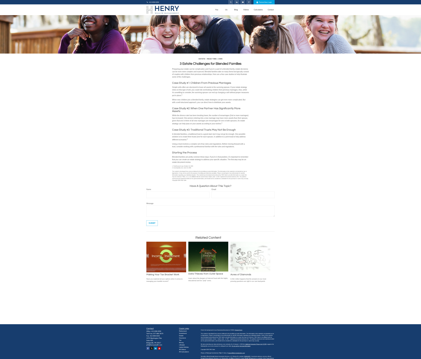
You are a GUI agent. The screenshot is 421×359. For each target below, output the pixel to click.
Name (148, 189)
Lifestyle (182, 345)
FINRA (246, 356)
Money (181, 342)
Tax (180, 340)
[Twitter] (230, 2)
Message (149, 203)
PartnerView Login (265, 2)
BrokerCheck (238, 330)
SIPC (249, 356)
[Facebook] (248, 2)
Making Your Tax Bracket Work (162, 274)
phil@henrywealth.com (154, 345)
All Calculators (184, 352)
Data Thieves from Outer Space (205, 274)
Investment (183, 333)
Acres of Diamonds (240, 274)
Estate (181, 336)
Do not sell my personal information (241, 346)
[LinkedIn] (236, 2)
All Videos (182, 349)
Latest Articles (184, 347)
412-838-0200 (154, 2)
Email (214, 189)
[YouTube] (242, 2)
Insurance (182, 338)
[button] (216, 10)
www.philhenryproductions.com (236, 353)
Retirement (183, 331)
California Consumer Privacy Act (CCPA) (256, 344)
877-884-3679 (158, 333)
